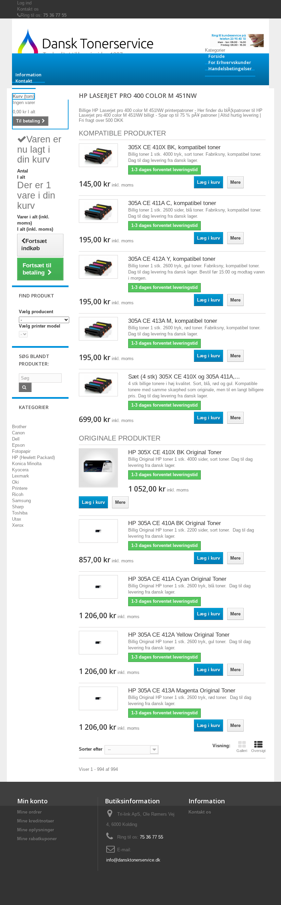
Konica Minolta (26, 463)
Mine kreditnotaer (35, 821)
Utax (16, 519)
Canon (18, 432)
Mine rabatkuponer (37, 838)
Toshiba (19, 512)
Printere (19, 488)
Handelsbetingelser (230, 68)
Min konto (32, 801)
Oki (15, 482)
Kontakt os (28, 9)
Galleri (241, 751)
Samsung (21, 500)
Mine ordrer (29, 812)
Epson (18, 445)
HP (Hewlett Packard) (33, 457)
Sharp (18, 506)
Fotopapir (21, 451)
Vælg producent (36, 311)
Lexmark (20, 476)
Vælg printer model (39, 326)
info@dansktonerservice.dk (133, 860)
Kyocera (20, 469)
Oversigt (258, 751)
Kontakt (23, 81)
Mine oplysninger (35, 829)
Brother (19, 426)
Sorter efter (90, 749)
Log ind (24, 2)
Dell (16, 439)
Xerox (18, 525)
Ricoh (17, 494)
